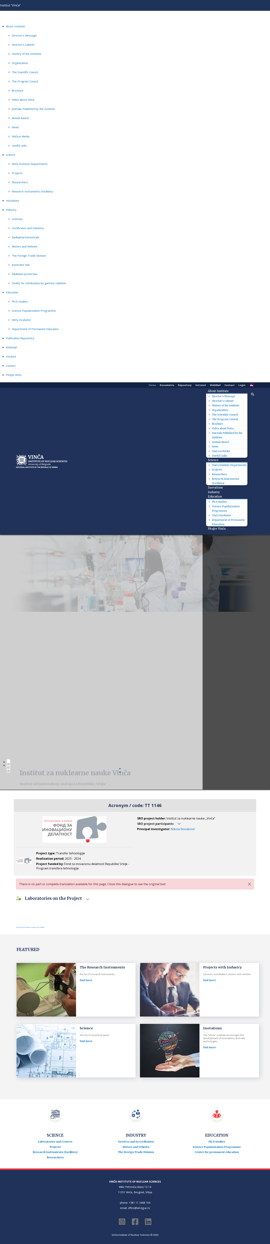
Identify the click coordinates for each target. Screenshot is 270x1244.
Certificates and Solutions (28, 228)
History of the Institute (26, 54)
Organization (20, 63)
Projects (17, 173)
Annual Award (20, 118)
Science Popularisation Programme (34, 310)
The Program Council (25, 81)
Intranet (11, 356)
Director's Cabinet (23, 44)
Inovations (12, 200)
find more (86, 980)
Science (10, 154)
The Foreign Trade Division (29, 255)
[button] (250, 394)
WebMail (215, 385)
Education (12, 292)
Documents (167, 385)
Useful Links (19, 145)
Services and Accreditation (136, 1141)
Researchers (20, 182)
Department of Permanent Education (35, 329)
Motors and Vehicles (24, 246)
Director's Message (24, 35)
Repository (185, 385)
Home (152, 385)
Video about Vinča (23, 99)
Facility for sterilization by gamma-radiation (39, 283)
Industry (11, 210)
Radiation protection (24, 274)
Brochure (17, 90)
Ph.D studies (20, 301)
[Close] (249, 884)
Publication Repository (20, 338)
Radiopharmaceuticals (25, 237)
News (15, 127)
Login (241, 385)
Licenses (17, 219)
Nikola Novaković (183, 829)
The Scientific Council (25, 72)
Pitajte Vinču (13, 375)
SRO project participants (155, 824)
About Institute (15, 26)
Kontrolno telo (21, 265)
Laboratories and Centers (55, 1141)
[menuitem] (219, 391)
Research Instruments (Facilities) (32, 191)
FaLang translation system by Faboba (30, 927)
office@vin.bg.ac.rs (139, 1208)
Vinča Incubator (21, 320)
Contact (11, 365)
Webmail (11, 347)
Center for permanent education (217, 1152)
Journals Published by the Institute (33, 109)
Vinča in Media (20, 136)
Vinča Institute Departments (30, 164)
